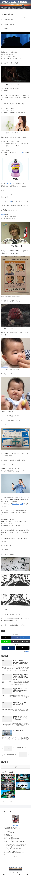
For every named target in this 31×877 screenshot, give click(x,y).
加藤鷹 (3, 214)
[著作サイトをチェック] (8, 648)
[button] (15, 641)
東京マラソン (15, 504)
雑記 (4, 630)
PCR (21, 504)
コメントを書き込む (15, 767)
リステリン (20, 152)
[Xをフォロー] (22, 648)
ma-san (15, 825)
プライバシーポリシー (15, 872)
